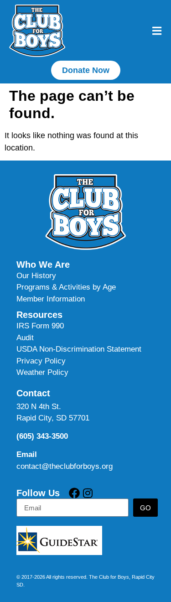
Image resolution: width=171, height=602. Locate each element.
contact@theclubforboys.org (64, 466)
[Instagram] (87, 493)
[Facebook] (74, 493)
